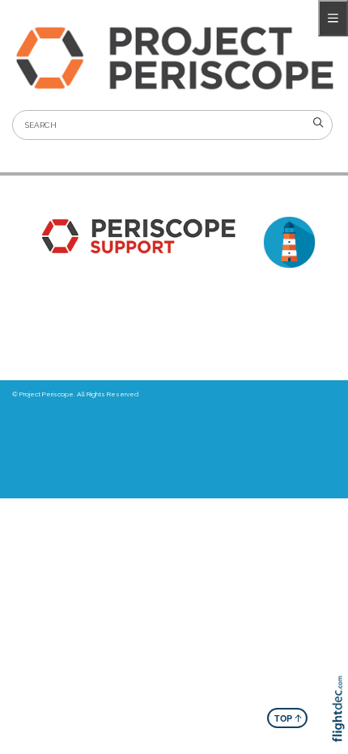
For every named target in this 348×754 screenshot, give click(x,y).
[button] (342, 731)
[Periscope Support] (135, 236)
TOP (288, 717)
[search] (318, 123)
